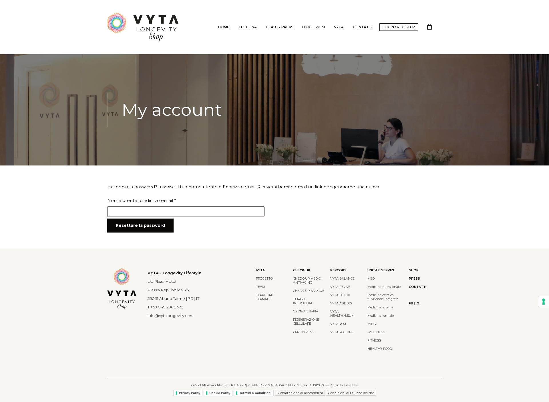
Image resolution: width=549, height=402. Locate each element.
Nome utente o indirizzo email (151, 200)
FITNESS (374, 340)
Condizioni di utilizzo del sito (351, 393)
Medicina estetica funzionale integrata (382, 297)
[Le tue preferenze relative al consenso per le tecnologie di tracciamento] (543, 301)
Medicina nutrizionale (384, 287)
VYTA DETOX (340, 295)
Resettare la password (140, 225)
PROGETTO (264, 278)
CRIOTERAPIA (303, 332)
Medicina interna (380, 307)
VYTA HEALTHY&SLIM (342, 314)
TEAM (260, 287)
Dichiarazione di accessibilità (300, 393)
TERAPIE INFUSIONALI (303, 301)
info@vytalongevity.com (171, 315)
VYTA (338, 324)
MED (371, 278)
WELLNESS (376, 332)
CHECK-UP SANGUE (308, 291)
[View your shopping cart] (429, 27)
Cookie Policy (219, 393)
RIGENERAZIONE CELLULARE (306, 322)
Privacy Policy (189, 393)
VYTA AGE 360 (341, 303)
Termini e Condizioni (255, 393)
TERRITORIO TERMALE (265, 297)
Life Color (351, 385)
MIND (371, 324)
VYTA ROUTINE (342, 332)
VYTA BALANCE (342, 278)
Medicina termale (380, 316)
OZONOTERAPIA (305, 311)
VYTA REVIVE (340, 287)
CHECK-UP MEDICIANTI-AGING (307, 280)
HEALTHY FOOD (379, 349)
